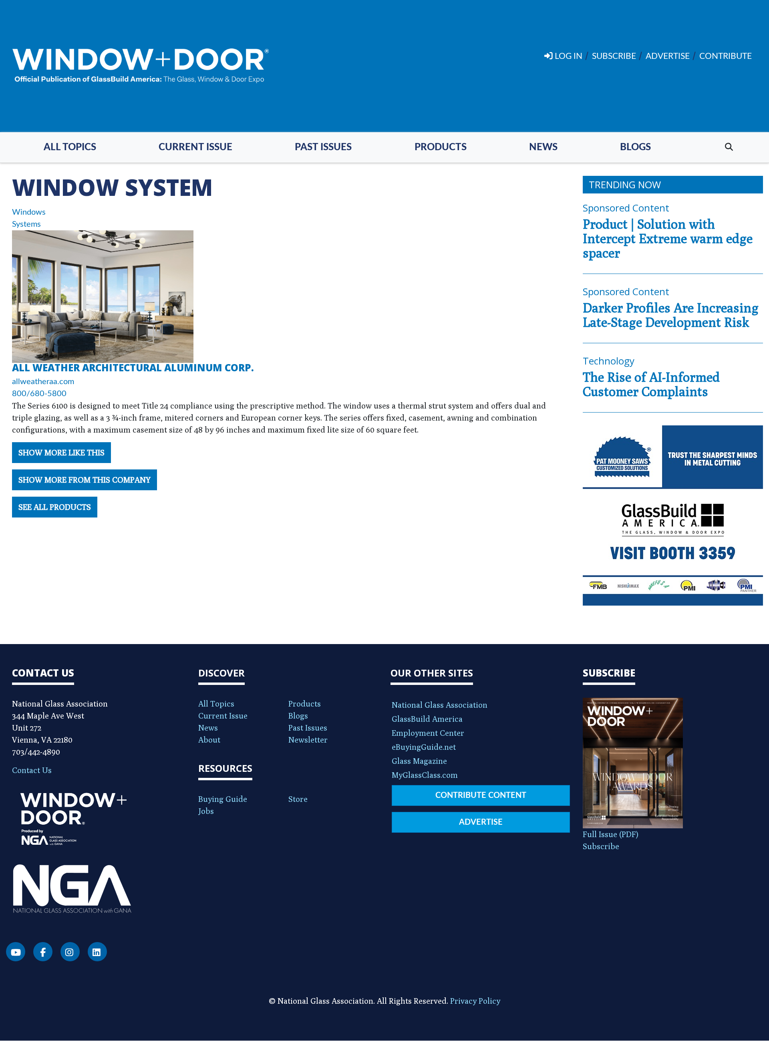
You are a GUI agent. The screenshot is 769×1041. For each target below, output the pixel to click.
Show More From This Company (84, 479)
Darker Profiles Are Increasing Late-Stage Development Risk (671, 315)
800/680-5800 (39, 394)
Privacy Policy (475, 1000)
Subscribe (601, 846)
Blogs (635, 147)
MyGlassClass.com (425, 774)
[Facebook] (42, 951)
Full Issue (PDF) (610, 834)
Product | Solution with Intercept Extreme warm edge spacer (668, 238)
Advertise (481, 822)
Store (298, 798)
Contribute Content (480, 795)
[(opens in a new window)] (673, 515)
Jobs (206, 810)
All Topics (70, 147)
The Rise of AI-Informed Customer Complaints (651, 384)
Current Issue (195, 147)
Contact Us (32, 770)
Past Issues (323, 147)
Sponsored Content (626, 207)
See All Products (54, 506)
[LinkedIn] (97, 951)
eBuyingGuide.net (424, 746)
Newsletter (308, 739)
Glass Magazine (419, 760)
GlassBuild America (427, 718)
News (543, 147)
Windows (29, 212)
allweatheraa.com (43, 382)
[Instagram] (70, 951)
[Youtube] (15, 951)
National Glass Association (439, 704)
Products (441, 147)
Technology (608, 360)
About (209, 739)
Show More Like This (61, 452)
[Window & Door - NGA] (140, 66)
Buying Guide (222, 798)
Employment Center (428, 732)
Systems (26, 224)
